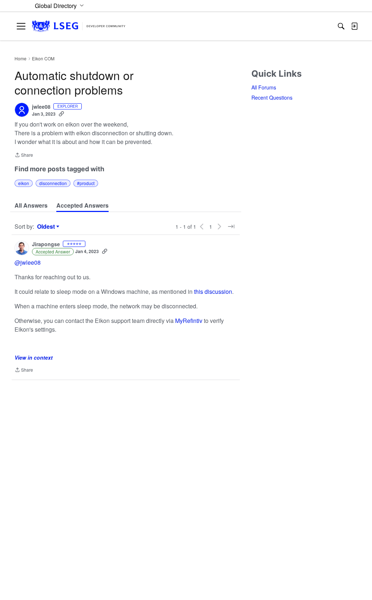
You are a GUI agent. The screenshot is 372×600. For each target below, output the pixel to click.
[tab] (31, 205)
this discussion (213, 291)
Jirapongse (46, 244)
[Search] (341, 26)
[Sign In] (354, 26)
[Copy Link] (61, 114)
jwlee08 (41, 107)
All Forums (263, 87)
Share (24, 155)
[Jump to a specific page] (231, 226)
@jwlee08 (28, 262)
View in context (34, 357)
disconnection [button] (53, 183)
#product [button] (85, 183)
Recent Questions (271, 97)
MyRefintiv (189, 320)
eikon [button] (23, 183)
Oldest (47, 226)
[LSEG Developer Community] (78, 26)
